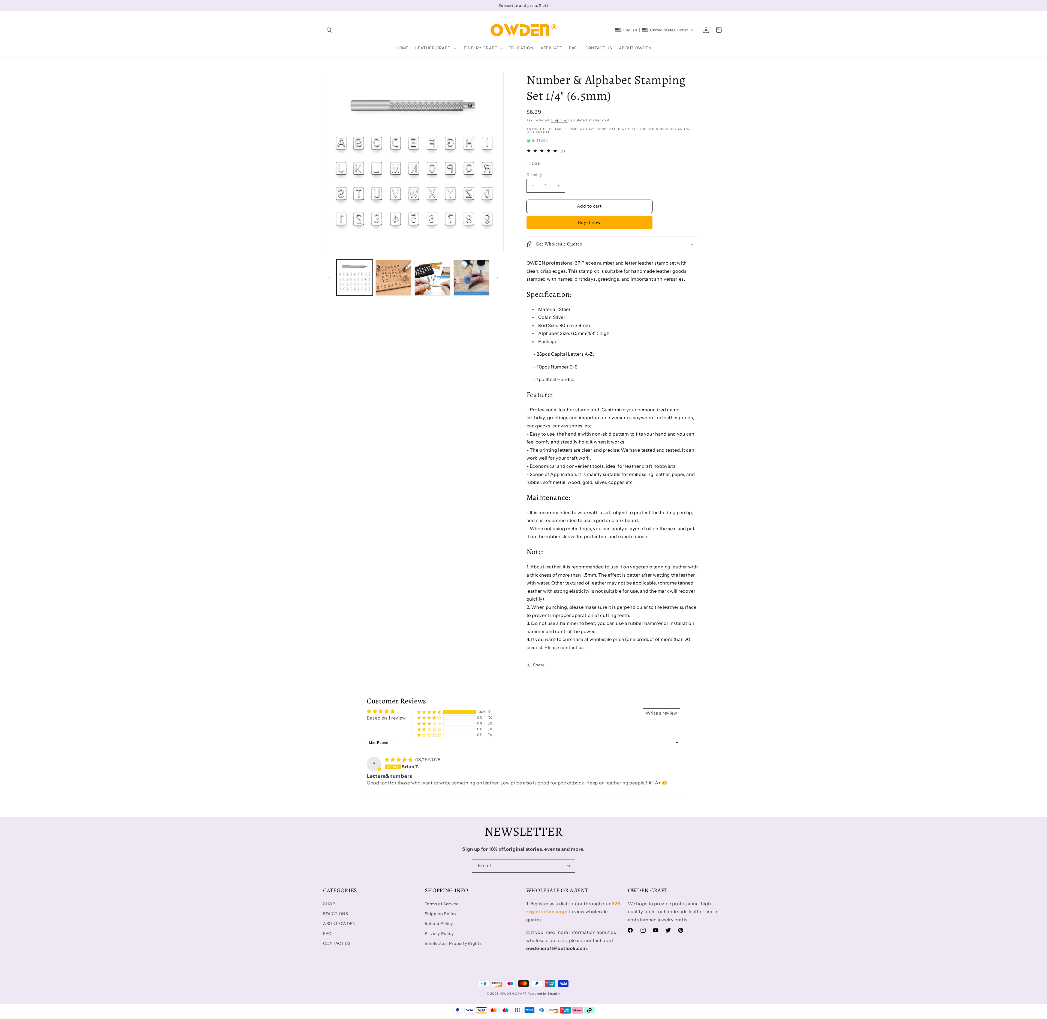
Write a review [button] (661, 713)
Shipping (559, 120)
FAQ (327, 933)
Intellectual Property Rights (453, 943)
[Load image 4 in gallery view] (471, 278)
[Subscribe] (568, 866)
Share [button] (539, 665)
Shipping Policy (441, 913)
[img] (399, 759)
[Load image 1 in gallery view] (354, 278)
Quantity (534, 174)
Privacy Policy (439, 933)
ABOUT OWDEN (339, 923)
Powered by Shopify (544, 994)
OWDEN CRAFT (513, 994)
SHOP (329, 903)
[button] (329, 30)
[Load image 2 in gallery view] (393, 278)
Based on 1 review (386, 718)
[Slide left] (329, 278)
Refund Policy (439, 923)
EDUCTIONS (335, 913)
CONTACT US (336, 943)
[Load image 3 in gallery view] (432, 278)
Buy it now (589, 222)
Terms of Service (442, 903)
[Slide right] (498, 278)
